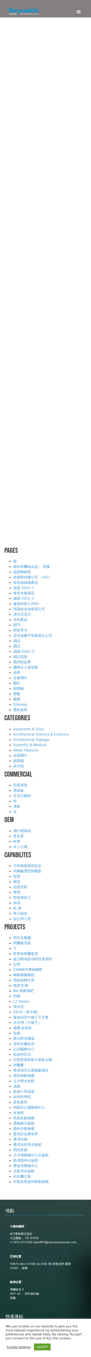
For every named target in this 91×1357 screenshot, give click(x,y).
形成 (16, 903)
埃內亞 (18, 1006)
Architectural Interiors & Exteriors (41, 734)
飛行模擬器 (22, 831)
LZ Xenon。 (22, 1001)
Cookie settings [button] (19, 1347)
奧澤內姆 (20, 1139)
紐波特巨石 (22, 1054)
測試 (16, 641)
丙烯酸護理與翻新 (27, 871)
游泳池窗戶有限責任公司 (32, 635)
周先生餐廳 (22, 937)
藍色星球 (20, 1102)
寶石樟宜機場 (23, 1038)
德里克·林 (20, 985)
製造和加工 (22, 897)
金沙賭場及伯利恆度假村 (32, 959)
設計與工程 (22, 918)
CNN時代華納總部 (27, 969)
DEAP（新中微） (26, 1012)
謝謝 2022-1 (23, 587)
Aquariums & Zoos (28, 729)
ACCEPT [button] (42, 1347)
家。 (16, 561)
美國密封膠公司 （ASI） (32, 577)
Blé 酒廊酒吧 (23, 990)
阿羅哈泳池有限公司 (29, 609)
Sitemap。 (21, 704)
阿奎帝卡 (20, 630)
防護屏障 (20, 785)
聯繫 (16, 694)
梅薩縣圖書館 (23, 975)
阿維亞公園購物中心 (29, 1107)
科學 (16, 841)
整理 (16, 892)
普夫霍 (18, 836)
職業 (16, 699)
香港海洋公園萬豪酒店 (31, 1070)
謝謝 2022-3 (23, 651)
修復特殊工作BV (26, 603)
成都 (16, 1086)
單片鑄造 (20, 913)
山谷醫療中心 (23, 1049)
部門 (16, 625)
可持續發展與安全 (27, 865)
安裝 (16, 876)
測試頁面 (20, 656)
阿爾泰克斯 (22, 943)
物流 (16, 881)
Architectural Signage (31, 739)
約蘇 (16, 996)
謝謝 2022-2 (23, 598)
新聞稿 (18, 688)
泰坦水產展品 (23, 593)
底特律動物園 (23, 1075)
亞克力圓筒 (22, 795)
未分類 (18, 766)
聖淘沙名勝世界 (25, 1134)
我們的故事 (22, 662)
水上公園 (20, 846)
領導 (16, 672)
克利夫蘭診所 (23, 1044)
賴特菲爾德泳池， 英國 (31, 566)
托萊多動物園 (23, 1118)
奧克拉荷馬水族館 (27, 1144)
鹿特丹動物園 (23, 1128)
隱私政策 (20, 709)
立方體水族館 (23, 1081)
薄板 (16, 806)
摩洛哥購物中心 (25, 1165)
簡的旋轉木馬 (23, 980)
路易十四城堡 (23, 1091)
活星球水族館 (23, 1171)
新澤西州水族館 (25, 1160)
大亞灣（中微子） (27, 1022)
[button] (78, 11)
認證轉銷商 (22, 572)
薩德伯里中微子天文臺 (31, 1017)
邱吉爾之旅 (22, 1176)
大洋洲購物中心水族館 (31, 1155)
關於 (16, 683)
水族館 (18, 1112)
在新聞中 (20, 678)
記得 (16, 964)
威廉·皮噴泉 (22, 1028)
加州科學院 (22, 1097)
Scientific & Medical (29, 745)
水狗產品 (20, 619)
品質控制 (20, 887)
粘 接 (17, 908)
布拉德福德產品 (25, 582)
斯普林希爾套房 (25, 953)
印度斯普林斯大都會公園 (32, 1059)
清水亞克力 (22, 614)
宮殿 (16, 1033)
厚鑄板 (18, 790)
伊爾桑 (18, 1065)
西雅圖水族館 (23, 1123)
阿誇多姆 (20, 1150)
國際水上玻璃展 (25, 667)
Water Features (25, 750)
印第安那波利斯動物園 (31, 1181)
